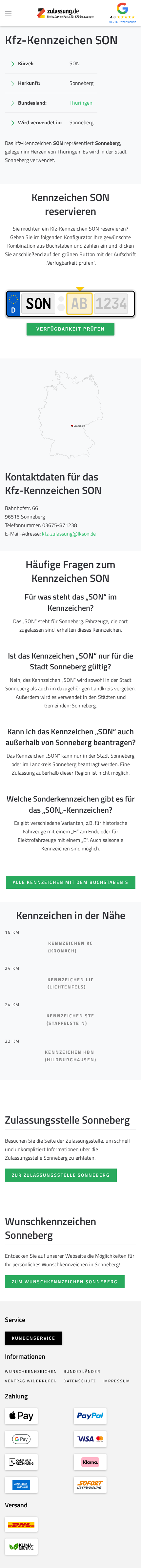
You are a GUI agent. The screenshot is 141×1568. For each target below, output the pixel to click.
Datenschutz (80, 1381)
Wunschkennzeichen (31, 1371)
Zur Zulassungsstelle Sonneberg (61, 1174)
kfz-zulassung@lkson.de (69, 534)
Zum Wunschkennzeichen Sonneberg (65, 1281)
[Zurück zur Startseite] (70, 13)
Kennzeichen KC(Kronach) (70, 947)
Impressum (116, 1381)
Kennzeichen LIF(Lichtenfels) (71, 983)
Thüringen (81, 103)
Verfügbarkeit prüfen (70, 329)
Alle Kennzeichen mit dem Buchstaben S (71, 882)
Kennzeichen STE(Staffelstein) (70, 1019)
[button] (8, 13)
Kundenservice (33, 1337)
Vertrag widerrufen (31, 1381)
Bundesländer (82, 1371)
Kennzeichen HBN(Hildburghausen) (70, 1056)
